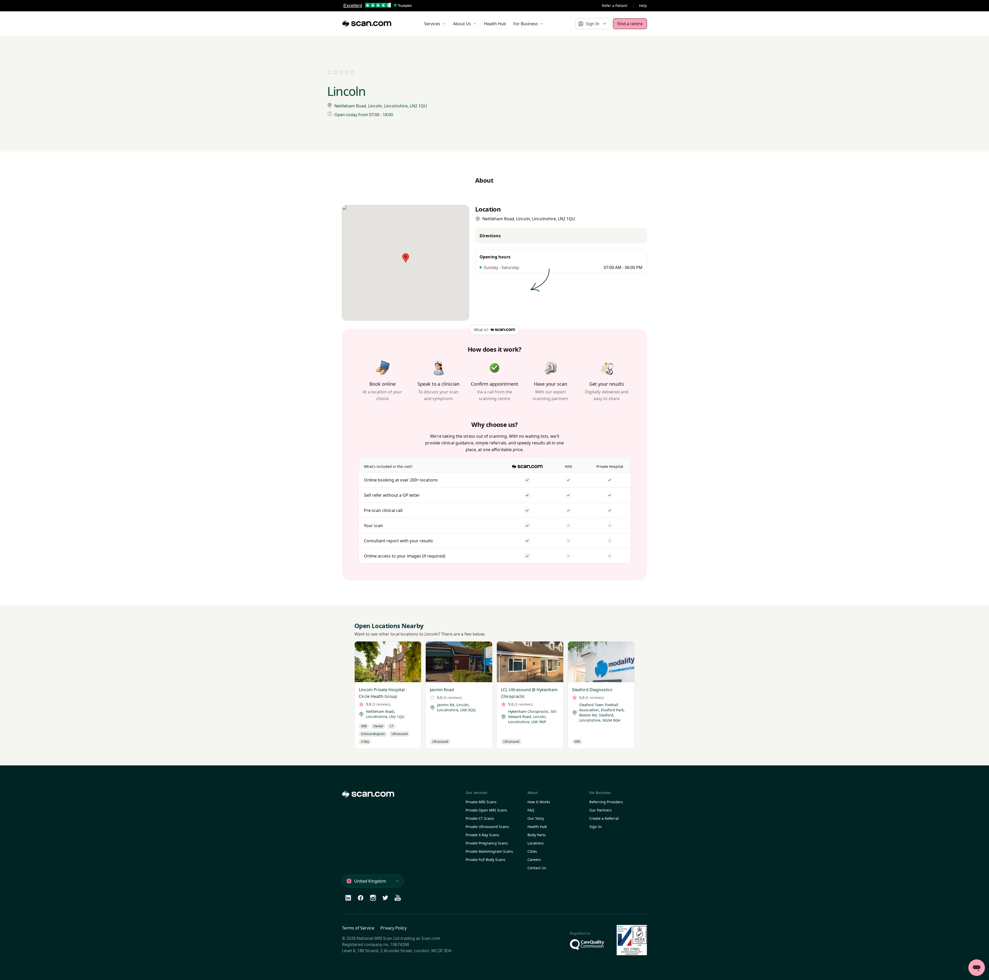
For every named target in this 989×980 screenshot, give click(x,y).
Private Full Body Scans (485, 859)
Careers (534, 859)
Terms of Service (358, 928)
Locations (535, 843)
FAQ (530, 810)
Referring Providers (606, 801)
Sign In (595, 826)
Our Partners (600, 810)
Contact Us (536, 867)
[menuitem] (435, 23)
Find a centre (630, 24)
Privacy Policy (393, 928)
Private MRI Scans (481, 801)
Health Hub (537, 826)
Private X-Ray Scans (482, 834)
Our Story (535, 818)
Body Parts (536, 834)
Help (643, 5)
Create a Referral (604, 818)
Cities (532, 851)
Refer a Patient (614, 5)
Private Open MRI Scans (486, 810)
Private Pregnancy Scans (487, 843)
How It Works (538, 801)
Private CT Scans (480, 818)
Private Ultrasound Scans (487, 826)
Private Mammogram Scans (489, 851)
